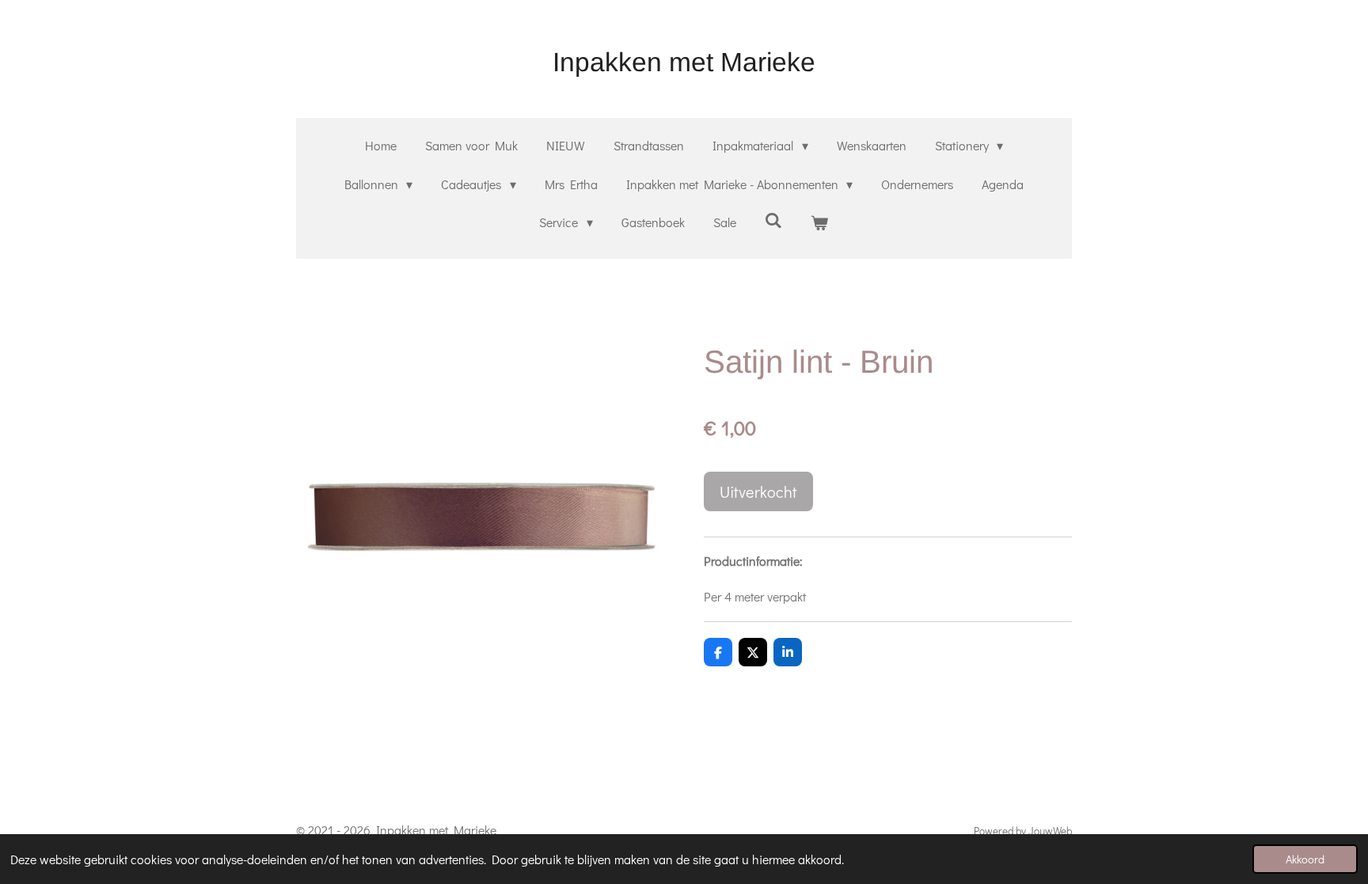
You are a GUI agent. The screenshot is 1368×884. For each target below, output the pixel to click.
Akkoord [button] (1305, 859)
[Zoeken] (773, 219)
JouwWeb (1050, 831)
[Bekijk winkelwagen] (819, 222)
